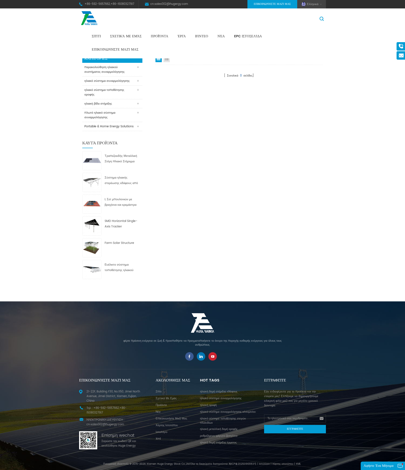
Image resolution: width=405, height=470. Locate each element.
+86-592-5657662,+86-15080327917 (109, 4)
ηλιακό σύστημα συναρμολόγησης (107, 80)
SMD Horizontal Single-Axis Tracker (121, 224)
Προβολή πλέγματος (158, 59)
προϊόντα (161, 405)
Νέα (221, 36)
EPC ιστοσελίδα (248, 36)
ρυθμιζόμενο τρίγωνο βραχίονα (219, 436)
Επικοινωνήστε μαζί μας (272, 4)
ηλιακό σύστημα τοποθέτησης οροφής (104, 92)
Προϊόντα (159, 36)
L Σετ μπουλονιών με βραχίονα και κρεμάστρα (120, 202)
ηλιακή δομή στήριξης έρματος (218, 442)
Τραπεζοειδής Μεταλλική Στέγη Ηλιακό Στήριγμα (121, 158)
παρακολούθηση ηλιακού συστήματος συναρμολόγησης (104, 69)
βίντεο (201, 36)
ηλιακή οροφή (208, 405)
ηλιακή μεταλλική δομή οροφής (219, 429)
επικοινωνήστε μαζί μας (115, 49)
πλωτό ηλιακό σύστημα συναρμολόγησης (99, 115)
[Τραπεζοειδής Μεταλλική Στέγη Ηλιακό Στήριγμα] (91, 160)
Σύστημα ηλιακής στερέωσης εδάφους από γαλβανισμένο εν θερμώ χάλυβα (121, 180)
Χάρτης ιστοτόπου (167, 425)
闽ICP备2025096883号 (242, 464)
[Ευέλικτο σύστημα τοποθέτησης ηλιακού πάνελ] (91, 269)
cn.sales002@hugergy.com (169, 4)
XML (298, 464)
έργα (182, 36)
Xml (158, 439)
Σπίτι (96, 36)
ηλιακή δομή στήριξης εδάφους (218, 391)
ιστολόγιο (161, 432)
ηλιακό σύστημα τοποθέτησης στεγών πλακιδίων (223, 420)
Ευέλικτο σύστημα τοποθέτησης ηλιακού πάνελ (119, 267)
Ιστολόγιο (264, 464)
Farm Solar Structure (119, 242)
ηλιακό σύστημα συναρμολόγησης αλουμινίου (228, 412)
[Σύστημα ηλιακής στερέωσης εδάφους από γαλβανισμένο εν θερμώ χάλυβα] (91, 182)
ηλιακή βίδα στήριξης (98, 103)
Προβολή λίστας (166, 59)
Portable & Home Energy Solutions (109, 126)
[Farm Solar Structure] (91, 247)
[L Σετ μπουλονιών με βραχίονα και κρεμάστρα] (91, 204)
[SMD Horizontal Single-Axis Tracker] (91, 225)
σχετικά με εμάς (126, 36)
